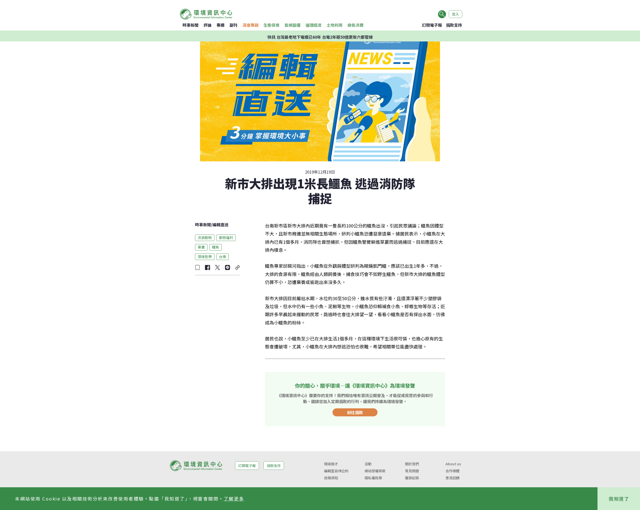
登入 (455, 13)
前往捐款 (355, 412)
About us (453, 463)
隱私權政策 (373, 477)
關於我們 (412, 463)
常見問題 (412, 470)
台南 (222, 256)
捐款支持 (454, 25)
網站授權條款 (375, 470)
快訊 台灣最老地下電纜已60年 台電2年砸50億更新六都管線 (320, 36)
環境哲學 (205, 256)
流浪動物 (205, 237)
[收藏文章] (197, 267)
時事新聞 (190, 25)
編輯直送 (220, 225)
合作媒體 (453, 470)
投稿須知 (331, 477)
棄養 (201, 247)
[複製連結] (237, 267)
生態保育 (272, 25)
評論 (208, 25)
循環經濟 (314, 25)
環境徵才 (331, 463)
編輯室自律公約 (336, 470)
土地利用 (334, 25)
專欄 (220, 25)
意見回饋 (453, 477)
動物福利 (226, 237)
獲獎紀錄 (412, 477)
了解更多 (234, 498)
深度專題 (250, 25)
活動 (368, 463)
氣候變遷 (292, 25)
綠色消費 (356, 25)
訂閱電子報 (432, 25)
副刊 (234, 25)
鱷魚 (215, 247)
